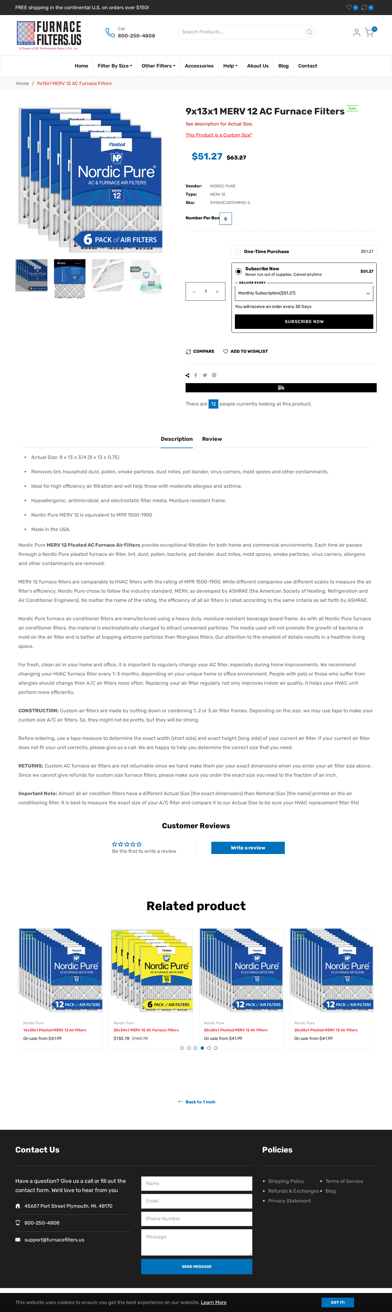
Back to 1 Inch (200, 1101)
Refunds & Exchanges (293, 1191)
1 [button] (182, 1048)
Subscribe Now (304, 321)
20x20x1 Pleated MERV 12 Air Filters (235, 1030)
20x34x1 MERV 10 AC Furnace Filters (146, 1030)
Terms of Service (344, 1181)
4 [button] (202, 1048)
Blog (331, 1191)
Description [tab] (177, 439)
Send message (197, 1266)
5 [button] (209, 1048)
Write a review (248, 848)
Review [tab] (212, 439)
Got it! (338, 1302)
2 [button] (188, 1048)
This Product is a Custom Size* (219, 135)
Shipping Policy (286, 1181)
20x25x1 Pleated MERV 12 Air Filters (325, 1030)
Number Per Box (203, 218)
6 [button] (215, 1048)
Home (22, 83)
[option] (60, 995)
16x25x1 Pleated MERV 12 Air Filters (54, 1030)
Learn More (214, 1302)
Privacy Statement (289, 1201)
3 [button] (195, 1048)
